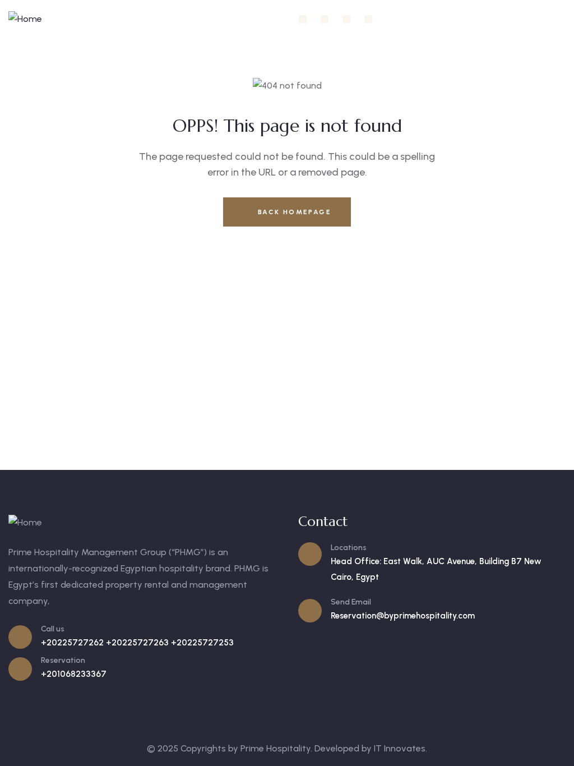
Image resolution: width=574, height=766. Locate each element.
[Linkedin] (346, 19)
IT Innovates (399, 748)
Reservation (63, 660)
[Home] (25, 19)
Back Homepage (292, 212)
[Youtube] (368, 19)
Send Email (351, 602)
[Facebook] (303, 19)
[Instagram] (324, 19)
